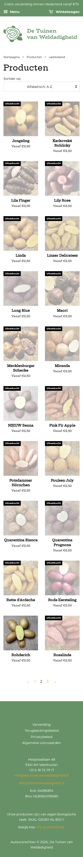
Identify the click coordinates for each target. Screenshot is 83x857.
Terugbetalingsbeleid (42, 730)
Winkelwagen (67, 12)
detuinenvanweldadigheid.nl (41, 783)
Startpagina (11, 57)
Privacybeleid (41, 737)
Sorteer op (12, 79)
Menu (14, 12)
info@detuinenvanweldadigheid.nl (41, 775)
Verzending (42, 724)
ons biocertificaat (50, 827)
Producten (34, 57)
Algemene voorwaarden (41, 743)
